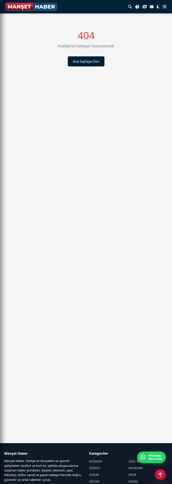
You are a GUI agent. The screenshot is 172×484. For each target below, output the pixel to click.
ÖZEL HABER (137, 461)
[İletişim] (152, 6)
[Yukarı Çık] (160, 474)
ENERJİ (133, 481)
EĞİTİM (94, 481)
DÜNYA (94, 475)
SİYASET (94, 468)
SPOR (132, 475)
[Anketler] (137, 6)
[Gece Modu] (158, 6)
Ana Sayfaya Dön (86, 61)
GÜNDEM (95, 461)
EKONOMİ (136, 468)
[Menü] (165, 6)
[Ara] (130, 6)
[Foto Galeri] (144, 6)
